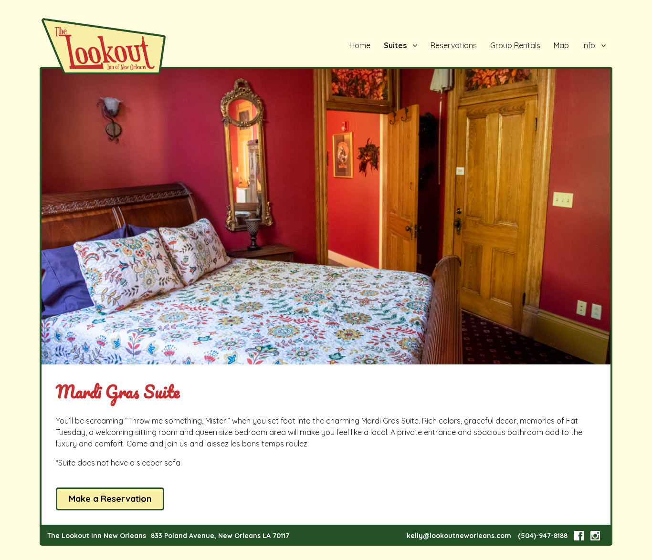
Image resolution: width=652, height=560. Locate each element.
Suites (395, 45)
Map (561, 45)
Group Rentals (515, 45)
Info (588, 45)
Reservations (454, 45)
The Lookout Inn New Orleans (96, 535)
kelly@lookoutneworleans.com (459, 535)
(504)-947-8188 (543, 535)
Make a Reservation (110, 498)
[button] (602, 77)
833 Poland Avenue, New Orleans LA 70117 (220, 535)
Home (359, 45)
